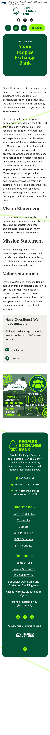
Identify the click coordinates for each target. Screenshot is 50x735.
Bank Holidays (23, 545)
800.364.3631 (26, 478)
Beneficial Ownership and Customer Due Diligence (23, 583)
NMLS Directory (23, 539)
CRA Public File (23, 533)
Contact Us (17, 349)
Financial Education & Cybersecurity (23, 603)
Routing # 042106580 (27, 484)
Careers (23, 526)
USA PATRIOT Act (23, 575)
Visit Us (15, 358)
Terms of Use (23, 563)
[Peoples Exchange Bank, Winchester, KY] (25, 445)
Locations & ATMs (24, 514)
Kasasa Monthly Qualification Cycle (24, 593)
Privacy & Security (23, 569)
